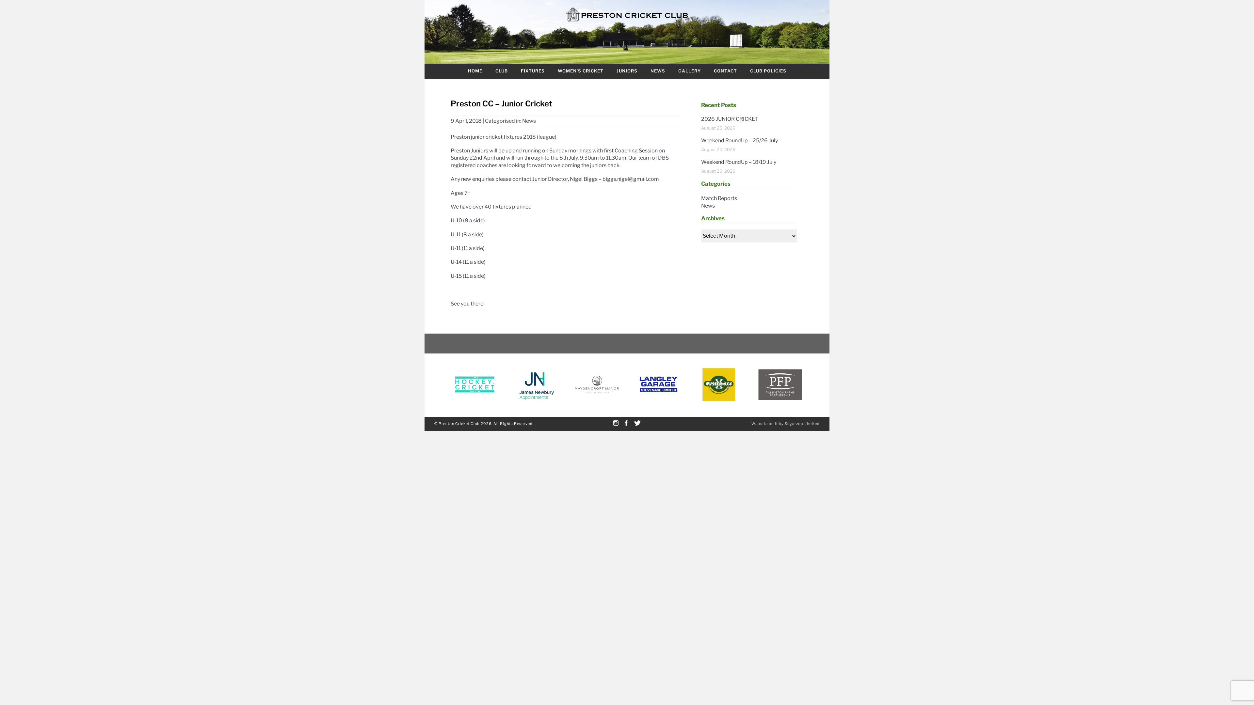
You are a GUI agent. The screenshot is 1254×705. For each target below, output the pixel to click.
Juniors (627, 70)
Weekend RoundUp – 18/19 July (738, 162)
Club (501, 70)
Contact (725, 70)
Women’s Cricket (580, 70)
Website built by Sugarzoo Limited (785, 423)
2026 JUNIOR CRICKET (729, 119)
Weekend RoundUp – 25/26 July (739, 140)
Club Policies (768, 70)
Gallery (689, 70)
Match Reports (719, 198)
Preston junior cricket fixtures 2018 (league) (503, 137)
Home (475, 70)
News (658, 70)
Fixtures (533, 70)
